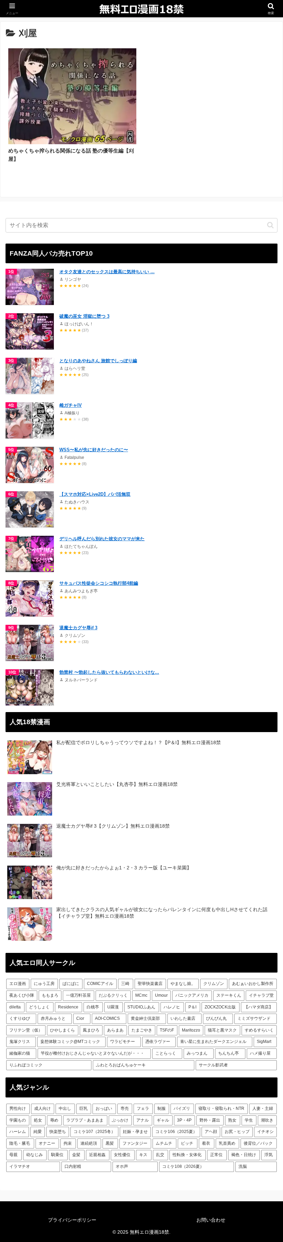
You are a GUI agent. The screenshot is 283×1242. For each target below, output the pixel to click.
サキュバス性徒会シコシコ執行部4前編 (98, 583)
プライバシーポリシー (72, 1220)
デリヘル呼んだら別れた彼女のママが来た (102, 538)
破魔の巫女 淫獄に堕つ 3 (84, 316)
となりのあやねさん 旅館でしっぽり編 (98, 360)
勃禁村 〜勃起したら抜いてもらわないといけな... (109, 672)
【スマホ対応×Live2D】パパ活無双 (94, 494)
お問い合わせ (210, 1220)
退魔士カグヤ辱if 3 (78, 627)
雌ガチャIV (70, 405)
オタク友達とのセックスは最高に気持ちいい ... (107, 271)
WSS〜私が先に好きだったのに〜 (93, 449)
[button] (270, 225)
